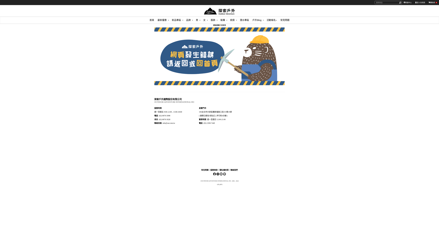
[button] (161, 20)
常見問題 (284, 20)
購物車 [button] (433, 2)
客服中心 (408, 2)
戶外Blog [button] (256, 20)
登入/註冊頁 (421, 2)
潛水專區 (244, 20)
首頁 (152, 20)
